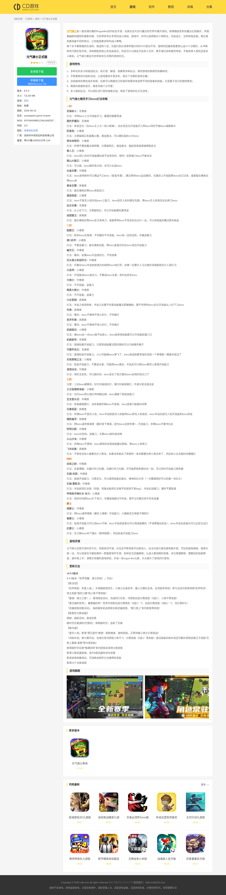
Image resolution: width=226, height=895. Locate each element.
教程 (171, 7)
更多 (205, 784)
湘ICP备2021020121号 (121, 882)
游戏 (133, 7)
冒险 (26, 100)
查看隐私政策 (31, 130)
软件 (152, 7)
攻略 (190, 7)
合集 (209, 7)
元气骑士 (72, 31)
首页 (113, 7)
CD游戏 (28, 19)
